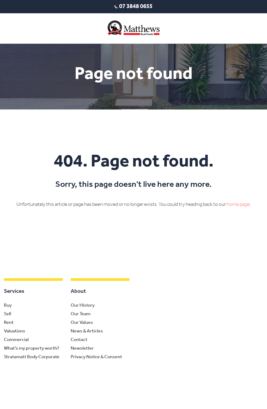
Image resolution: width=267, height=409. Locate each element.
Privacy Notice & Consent (96, 357)
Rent (9, 322)
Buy (8, 305)
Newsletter (82, 348)
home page (238, 204)
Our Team (80, 314)
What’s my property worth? (31, 348)
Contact (79, 340)
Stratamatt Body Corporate (31, 357)
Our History (83, 305)
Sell (7, 314)
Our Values (82, 322)
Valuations (14, 331)
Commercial (16, 340)
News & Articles (87, 331)
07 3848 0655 (136, 7)
